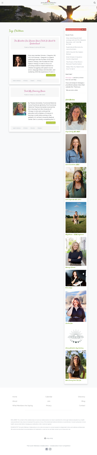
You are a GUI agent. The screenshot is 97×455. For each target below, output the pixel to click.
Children (26, 80)
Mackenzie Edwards (70, 267)
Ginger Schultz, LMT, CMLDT (73, 132)
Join (48, 401)
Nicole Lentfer (69, 288)
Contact (82, 405)
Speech (32, 80)
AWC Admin (42, 47)
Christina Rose (69, 323)
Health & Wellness (17, 80)
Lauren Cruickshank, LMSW (72, 165)
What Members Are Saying (22, 405)
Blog (83, 401)
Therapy (39, 80)
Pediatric (40, 128)
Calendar (48, 397)
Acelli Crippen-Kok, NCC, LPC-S (73, 200)
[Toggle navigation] (2, 2)
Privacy (49, 405)
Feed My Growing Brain (34, 91)
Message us (69, 77)
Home (14, 397)
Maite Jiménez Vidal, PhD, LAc (73, 380)
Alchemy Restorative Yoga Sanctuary (74, 348)
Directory (81, 397)
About (14, 401)
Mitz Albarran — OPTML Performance (75, 234)
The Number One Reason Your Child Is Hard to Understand (34, 42)
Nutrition (33, 128)
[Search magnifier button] (85, 29)
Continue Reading (51, 75)
